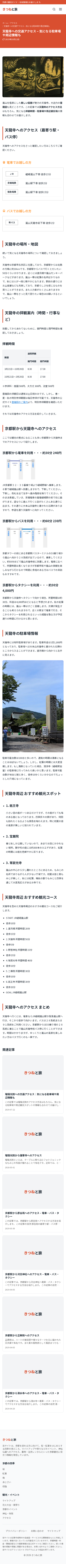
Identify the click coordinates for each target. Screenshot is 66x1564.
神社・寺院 (7, 1513)
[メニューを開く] (60, 9)
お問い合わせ (37, 1530)
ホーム (5, 23)
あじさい (6, 1482)
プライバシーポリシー (16, 1530)
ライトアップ (8, 1500)
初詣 (4, 1486)
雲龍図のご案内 (20, 402)
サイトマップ (53, 1530)
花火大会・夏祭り (11, 1504)
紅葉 (4, 1473)
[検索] (54, 9)
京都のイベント (9, 1509)
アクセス (13, 23)
